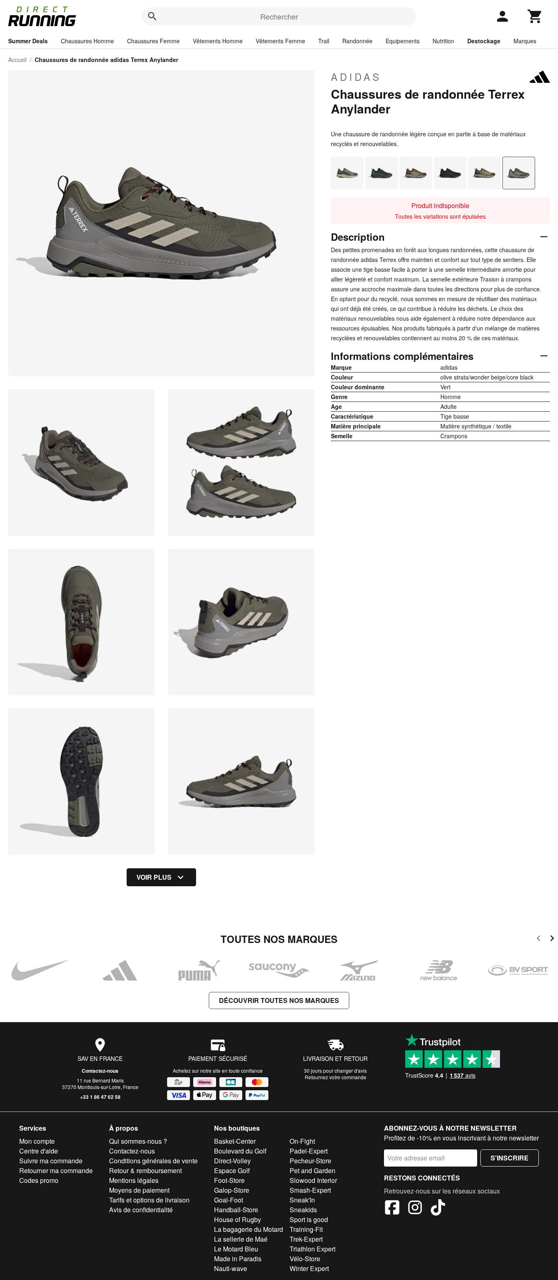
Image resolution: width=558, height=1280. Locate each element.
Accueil (17, 59)
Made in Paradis (237, 1258)
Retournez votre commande (335, 1077)
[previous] (539, 939)
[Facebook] (392, 1208)
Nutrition (443, 41)
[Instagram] (415, 1208)
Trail (323, 41)
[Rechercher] (152, 16)
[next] (552, 939)
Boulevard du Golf (240, 1151)
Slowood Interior (313, 1180)
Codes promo (38, 1180)
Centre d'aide (38, 1151)
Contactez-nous (100, 1070)
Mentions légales (133, 1180)
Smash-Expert (310, 1190)
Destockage (483, 41)
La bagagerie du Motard (248, 1229)
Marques (524, 41)
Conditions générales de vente (153, 1160)
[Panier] (535, 16)
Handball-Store (236, 1209)
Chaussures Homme (87, 41)
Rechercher (279, 16)
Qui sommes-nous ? (138, 1141)
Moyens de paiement (139, 1190)
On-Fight (302, 1141)
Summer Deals (28, 41)
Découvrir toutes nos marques (279, 1000)
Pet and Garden (312, 1170)
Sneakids (303, 1209)
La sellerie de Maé (241, 1239)
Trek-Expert (306, 1239)
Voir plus (154, 877)
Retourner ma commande (56, 1170)
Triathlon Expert (312, 1248)
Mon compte (37, 1141)
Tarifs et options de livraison (149, 1200)
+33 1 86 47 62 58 (100, 1096)
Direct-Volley (232, 1160)
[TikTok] (438, 1208)
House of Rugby (237, 1219)
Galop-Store (231, 1190)
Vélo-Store (305, 1258)
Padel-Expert (309, 1151)
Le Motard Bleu (236, 1248)
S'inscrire (510, 1157)
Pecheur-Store (310, 1160)
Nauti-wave (230, 1268)
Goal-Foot (228, 1200)
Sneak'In (302, 1200)
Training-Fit (306, 1229)
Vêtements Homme (218, 41)
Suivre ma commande (51, 1160)
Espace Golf (232, 1170)
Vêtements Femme (280, 41)
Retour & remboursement (145, 1170)
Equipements (403, 41)
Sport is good (309, 1219)
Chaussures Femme (153, 41)
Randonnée (357, 41)
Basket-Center (235, 1141)
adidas (356, 76)
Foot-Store (229, 1180)
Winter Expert (309, 1268)
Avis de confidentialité (141, 1209)
